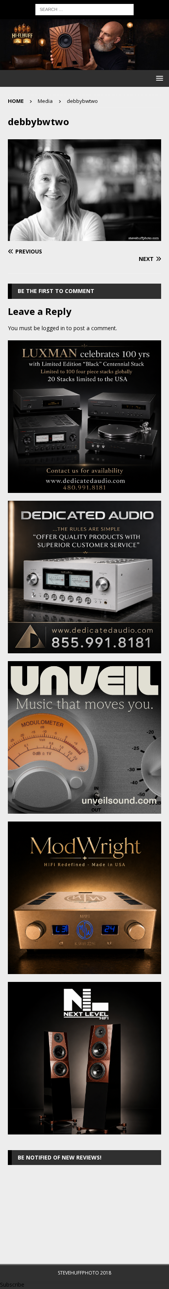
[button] (158, 78)
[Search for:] (84, 9)
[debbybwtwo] (84, 236)
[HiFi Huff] (84, 65)
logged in (53, 328)
